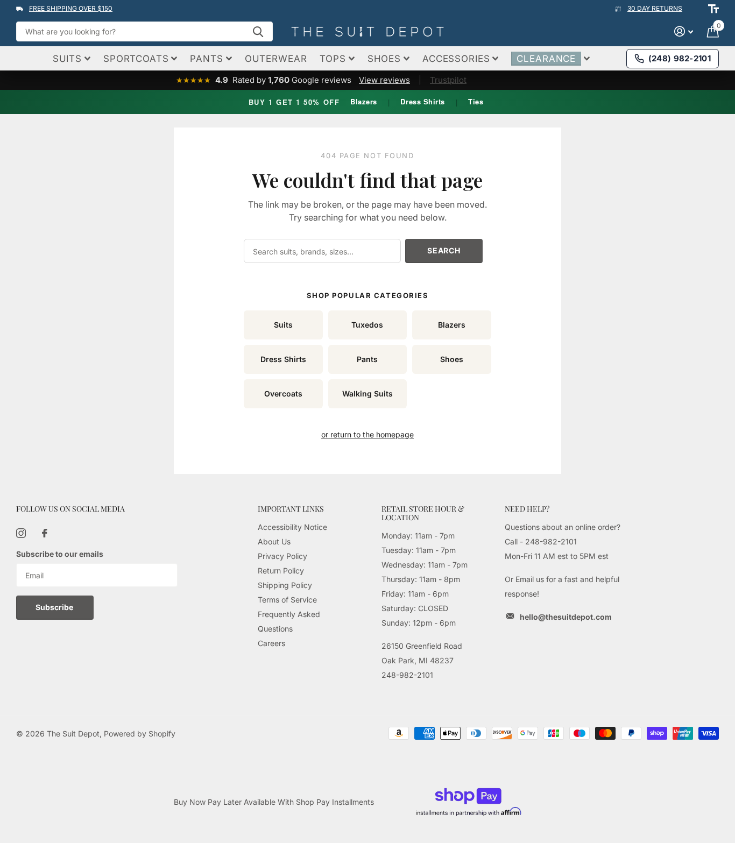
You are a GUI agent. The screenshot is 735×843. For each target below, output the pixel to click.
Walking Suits (367, 393)
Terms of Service (287, 599)
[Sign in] (684, 31)
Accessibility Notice (292, 527)
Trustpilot (448, 80)
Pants (367, 359)
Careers (271, 643)
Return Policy (281, 570)
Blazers (363, 101)
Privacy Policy (282, 556)
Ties (475, 101)
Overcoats (283, 393)
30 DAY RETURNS (654, 8)
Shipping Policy (285, 585)
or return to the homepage (367, 434)
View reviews (384, 80)
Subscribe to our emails (59, 553)
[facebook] (44, 533)
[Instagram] (21, 533)
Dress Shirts (422, 101)
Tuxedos (367, 324)
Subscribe (55, 607)
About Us (274, 541)
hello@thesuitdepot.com (566, 616)
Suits (283, 324)
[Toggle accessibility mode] (713, 8)
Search (443, 250)
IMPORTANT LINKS (291, 509)
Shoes (451, 359)
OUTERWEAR (276, 58)
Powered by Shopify (139, 733)
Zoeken (258, 31)
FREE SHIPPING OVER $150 (70, 8)
